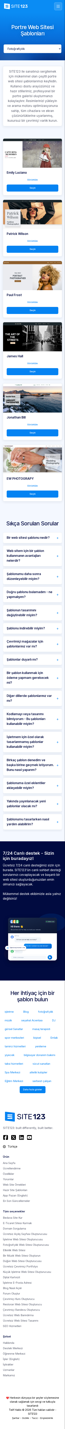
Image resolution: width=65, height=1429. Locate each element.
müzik (8, 1020)
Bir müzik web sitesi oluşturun (21, 1255)
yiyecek (9, 1055)
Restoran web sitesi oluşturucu (22, 1304)
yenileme (40, 1046)
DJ (53, 1020)
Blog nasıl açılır (12, 1288)
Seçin (33, 188)
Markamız (9, 1375)
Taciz (35, 1418)
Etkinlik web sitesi (14, 1250)
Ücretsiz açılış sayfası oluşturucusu (25, 1234)
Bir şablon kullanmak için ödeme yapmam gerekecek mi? (28, 677)
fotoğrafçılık (45, 1011)
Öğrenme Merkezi (14, 1353)
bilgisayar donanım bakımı (39, 1055)
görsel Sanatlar (14, 1029)
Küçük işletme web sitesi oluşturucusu (27, 1272)
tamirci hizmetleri (15, 1046)
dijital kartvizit (11, 1277)
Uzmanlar (8, 1370)
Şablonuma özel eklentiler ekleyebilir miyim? (26, 785)
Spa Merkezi (12, 1072)
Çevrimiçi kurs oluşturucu (18, 1299)
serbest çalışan (41, 1081)
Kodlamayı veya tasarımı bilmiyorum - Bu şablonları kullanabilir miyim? (26, 719)
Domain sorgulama (14, 1228)
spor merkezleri (14, 1037)
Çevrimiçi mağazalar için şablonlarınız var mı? (25, 644)
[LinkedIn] (21, 1137)
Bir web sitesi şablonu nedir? (28, 537)
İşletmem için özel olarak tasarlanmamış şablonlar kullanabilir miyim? (25, 742)
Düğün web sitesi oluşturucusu (22, 1261)
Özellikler (8, 1174)
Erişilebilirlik (46, 1418)
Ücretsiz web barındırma (18, 1315)
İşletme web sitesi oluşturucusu (23, 1239)
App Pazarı (15, 1195)
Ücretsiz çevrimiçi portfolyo (20, 1266)
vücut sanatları (41, 1063)
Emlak (54, 1037)
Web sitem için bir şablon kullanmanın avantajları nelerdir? (25, 555)
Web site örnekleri (14, 1184)
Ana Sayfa (9, 1163)
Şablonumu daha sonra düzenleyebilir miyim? (24, 576)
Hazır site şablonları (15, 1190)
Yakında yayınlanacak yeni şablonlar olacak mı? (26, 803)
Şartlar (16, 1418)
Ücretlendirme (12, 1168)
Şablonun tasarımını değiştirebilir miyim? (22, 612)
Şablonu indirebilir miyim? (26, 628)
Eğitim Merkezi (14, 1081)
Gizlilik (25, 1418)
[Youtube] (29, 1137)
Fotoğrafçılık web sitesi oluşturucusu (26, 1244)
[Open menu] (58, 6)
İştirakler (8, 1364)
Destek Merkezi (13, 1348)
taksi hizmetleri (14, 1063)
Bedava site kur (12, 1217)
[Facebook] (6, 1137)
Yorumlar (8, 1179)
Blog (26, 1011)
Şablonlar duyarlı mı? (22, 659)
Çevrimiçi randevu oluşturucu (21, 1309)
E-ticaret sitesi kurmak (17, 1223)
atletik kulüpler (38, 1072)
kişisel (37, 1037)
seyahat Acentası (32, 1020)
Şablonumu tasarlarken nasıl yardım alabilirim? (28, 821)
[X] (13, 1137)
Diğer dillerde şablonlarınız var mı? (29, 698)
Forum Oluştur (11, 1293)
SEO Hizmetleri (12, 1326)
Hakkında (8, 1343)
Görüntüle (32, 180)
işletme (9, 1011)
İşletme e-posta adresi (17, 1282)
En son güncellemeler (16, 1201)
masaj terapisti (41, 1029)
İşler (11, 1359)
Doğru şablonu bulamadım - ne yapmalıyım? (29, 594)
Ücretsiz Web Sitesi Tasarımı (20, 1320)
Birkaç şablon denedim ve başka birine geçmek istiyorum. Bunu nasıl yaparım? (30, 765)
